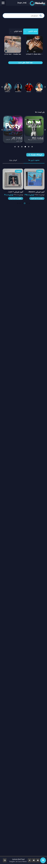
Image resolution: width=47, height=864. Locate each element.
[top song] (26, 129)
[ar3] (28, 87)
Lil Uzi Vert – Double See (12, 54)
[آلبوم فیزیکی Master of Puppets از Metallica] (13, 170)
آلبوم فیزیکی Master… (15, 192)
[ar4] (39, 87)
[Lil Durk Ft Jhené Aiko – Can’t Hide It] (34, 37)
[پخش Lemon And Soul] (43, 860)
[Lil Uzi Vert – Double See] (12, 37)
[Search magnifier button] (41, 15)
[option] (26, 129)
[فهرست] (3, 3)
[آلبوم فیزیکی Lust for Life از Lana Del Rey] (34, 170)
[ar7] (18, 87)
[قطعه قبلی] (38, 860)
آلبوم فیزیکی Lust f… (36, 192)
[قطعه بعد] (34, 860)
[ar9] (7, 87)
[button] (2, 87)
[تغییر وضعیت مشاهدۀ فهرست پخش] (5, 860)
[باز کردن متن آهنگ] (29, 860)
